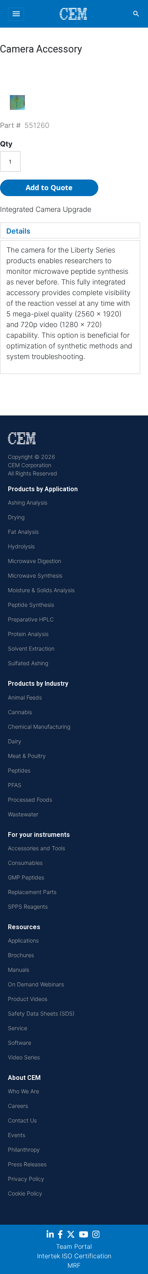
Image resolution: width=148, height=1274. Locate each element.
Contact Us (22, 1120)
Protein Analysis (28, 633)
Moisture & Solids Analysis (41, 590)
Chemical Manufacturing (39, 726)
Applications (23, 940)
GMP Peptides (26, 877)
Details (18, 231)
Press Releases (27, 1164)
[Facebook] (61, 1235)
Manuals (18, 969)
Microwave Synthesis (35, 575)
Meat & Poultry (27, 755)
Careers (18, 1105)
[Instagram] (96, 1235)
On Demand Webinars (36, 984)
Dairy (14, 741)
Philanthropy (24, 1149)
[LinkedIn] (51, 1235)
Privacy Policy (26, 1178)
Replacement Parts (32, 892)
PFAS (14, 785)
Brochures (21, 955)
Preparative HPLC (31, 619)
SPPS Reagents (28, 906)
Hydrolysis (21, 546)
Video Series (24, 1057)
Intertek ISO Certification (74, 1256)
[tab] (70, 230)
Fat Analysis (23, 531)
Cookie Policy (25, 1193)
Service (17, 1028)
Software (19, 1042)
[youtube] (84, 1235)
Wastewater (23, 814)
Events (16, 1135)
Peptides (19, 770)
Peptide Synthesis (31, 604)
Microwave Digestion (34, 560)
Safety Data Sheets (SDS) (41, 1013)
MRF (74, 1265)
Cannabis (20, 712)
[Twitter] (72, 1235)
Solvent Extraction (31, 648)
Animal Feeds (25, 697)
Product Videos (27, 998)
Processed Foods (30, 799)
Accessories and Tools (36, 848)
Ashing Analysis (27, 502)
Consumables (25, 862)
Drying (16, 517)
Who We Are (23, 1091)
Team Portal (74, 1246)
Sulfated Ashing (28, 663)
